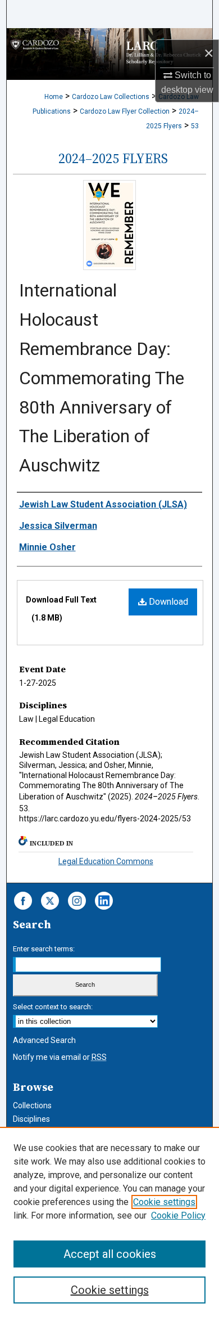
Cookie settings (164, 1202)
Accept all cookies (109, 1254)
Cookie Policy (178, 1215)
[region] (109, 1222)
